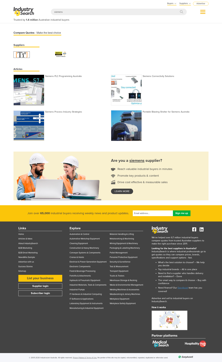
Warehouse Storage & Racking (123, 280)
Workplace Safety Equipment (123, 303)
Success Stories (25, 266)
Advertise (200, 3)
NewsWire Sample (26, 257)
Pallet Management (119, 252)
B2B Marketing (25, 248)
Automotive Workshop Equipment (85, 238)
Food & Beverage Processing (82, 271)
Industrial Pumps (77, 289)
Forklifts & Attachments (80, 276)
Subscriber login (40, 293)
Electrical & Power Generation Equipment (88, 262)
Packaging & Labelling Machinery (125, 248)
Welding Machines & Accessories (124, 289)
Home (21, 234)
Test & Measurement (119, 266)
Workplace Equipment (119, 299)
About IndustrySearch (28, 243)
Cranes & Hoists (77, 257)
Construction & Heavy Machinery (84, 248)
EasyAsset (183, 287)
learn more (122, 191)
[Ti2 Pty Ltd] (21, 54)
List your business (40, 278)
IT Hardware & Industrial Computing (86, 294)
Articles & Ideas (25, 238)
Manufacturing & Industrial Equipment (87, 308)
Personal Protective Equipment (123, 257)
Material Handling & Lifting (122, 234)
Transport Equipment (119, 271)
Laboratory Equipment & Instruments (86, 303)
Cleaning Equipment (79, 243)
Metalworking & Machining (122, 238)
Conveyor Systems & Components (85, 252)
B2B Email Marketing (28, 252)
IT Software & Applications (81, 299)
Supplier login (40, 286)
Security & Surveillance (120, 262)
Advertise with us (26, 262)
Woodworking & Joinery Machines (125, 294)
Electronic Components (80, 266)
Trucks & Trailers (117, 276)
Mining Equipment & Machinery (124, 243)
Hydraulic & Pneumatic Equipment (85, 280)
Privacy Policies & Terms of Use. (85, 358)
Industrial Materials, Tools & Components (88, 285)
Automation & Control (79, 234)
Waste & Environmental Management (126, 285)
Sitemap (22, 271)
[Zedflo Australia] (60, 54)
